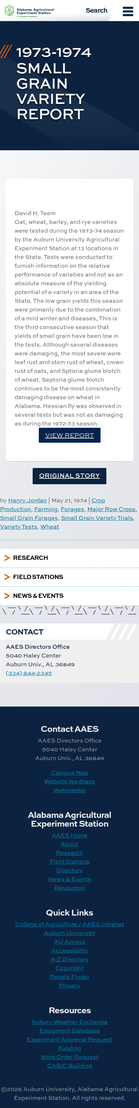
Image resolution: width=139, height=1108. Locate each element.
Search (96, 10)
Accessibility (69, 950)
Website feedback (69, 781)
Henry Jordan (27, 500)
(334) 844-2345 (29, 673)
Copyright (70, 968)
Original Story (69, 475)
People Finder (70, 977)
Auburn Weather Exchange (69, 1022)
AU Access (69, 942)
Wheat (49, 527)
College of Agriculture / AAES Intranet (69, 924)
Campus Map (69, 773)
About (69, 844)
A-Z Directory (70, 959)
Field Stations (70, 861)
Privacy (69, 985)
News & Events (69, 879)
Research (69, 853)
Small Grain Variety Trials (97, 518)
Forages (72, 509)
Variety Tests (18, 527)
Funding (69, 1048)
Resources (69, 888)
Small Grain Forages (29, 518)
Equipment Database (69, 1031)
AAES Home (70, 835)
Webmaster (69, 790)
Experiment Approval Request (69, 1039)
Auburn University (69, 933)
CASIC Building (69, 1066)
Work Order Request (69, 1057)
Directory (69, 870)
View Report (69, 435)
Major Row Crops (111, 509)
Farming (46, 509)
